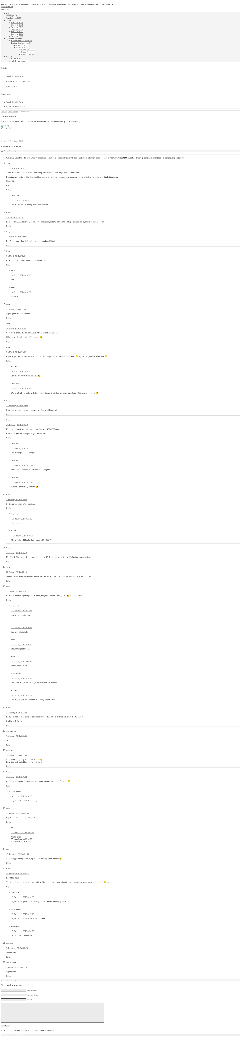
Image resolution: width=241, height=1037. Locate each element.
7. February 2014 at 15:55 (16, 500)
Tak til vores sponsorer (20, 61)
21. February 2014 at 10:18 (17, 425)
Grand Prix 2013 (28, 50)
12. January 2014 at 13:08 (16, 755)
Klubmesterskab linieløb (20, 43)
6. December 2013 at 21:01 (17, 967)
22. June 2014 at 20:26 (15, 168)
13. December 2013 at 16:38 (22, 897)
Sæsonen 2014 (17, 25)
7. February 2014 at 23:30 (21, 519)
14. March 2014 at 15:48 (16, 309)
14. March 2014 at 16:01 (16, 256)
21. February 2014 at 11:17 (22, 448)
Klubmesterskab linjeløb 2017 (18, 81)
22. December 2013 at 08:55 (22, 832)
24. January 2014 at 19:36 (21, 678)
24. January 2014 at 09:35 (21, 661)
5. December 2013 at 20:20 (17, 948)
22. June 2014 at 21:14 (20, 200)
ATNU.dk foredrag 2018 (16, 106)
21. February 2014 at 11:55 (22, 465)
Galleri (8, 20)
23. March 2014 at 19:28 (16, 237)
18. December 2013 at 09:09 (17, 813)
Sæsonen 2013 (17, 27)
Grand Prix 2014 (22, 47)
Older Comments (9, 151)
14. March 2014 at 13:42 (16, 352)
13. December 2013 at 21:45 (17, 854)
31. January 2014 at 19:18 (16, 553)
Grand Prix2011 (27, 54)
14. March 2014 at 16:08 (21, 275)
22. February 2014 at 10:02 (17, 406)
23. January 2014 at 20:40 (21, 644)
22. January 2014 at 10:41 (16, 591)
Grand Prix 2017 (12, 86)
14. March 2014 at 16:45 (21, 388)
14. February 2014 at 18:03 (22, 536)
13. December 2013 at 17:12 (22, 914)
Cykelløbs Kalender (14, 38)
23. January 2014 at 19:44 (21, 628)
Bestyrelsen (15, 59)
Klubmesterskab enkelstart (21, 41)
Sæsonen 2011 (17, 32)
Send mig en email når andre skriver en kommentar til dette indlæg (30, 1030)
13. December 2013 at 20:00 (22, 931)
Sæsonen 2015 (17, 22)
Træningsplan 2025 (13, 18)
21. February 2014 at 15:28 (22, 482)
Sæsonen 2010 (17, 34)
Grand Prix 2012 (28, 52)
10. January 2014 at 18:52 (21, 796)
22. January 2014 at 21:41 (21, 611)
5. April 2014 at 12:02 (15, 217)
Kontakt (9, 56)
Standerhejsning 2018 (14, 76)
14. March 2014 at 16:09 (21, 292)
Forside (9, 13)
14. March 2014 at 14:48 (16, 328)
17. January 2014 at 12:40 (16, 712)
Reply (8, 190)
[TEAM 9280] (7, 7)
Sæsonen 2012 (17, 29)
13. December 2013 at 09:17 (17, 873)
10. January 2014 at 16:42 (16, 777)
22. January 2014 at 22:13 (16, 572)
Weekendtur (13, 112)
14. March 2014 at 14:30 (21, 371)
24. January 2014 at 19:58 (21, 695)
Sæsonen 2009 (17, 36)
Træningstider (11, 16)
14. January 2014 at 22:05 (16, 736)
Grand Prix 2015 (22, 45)
